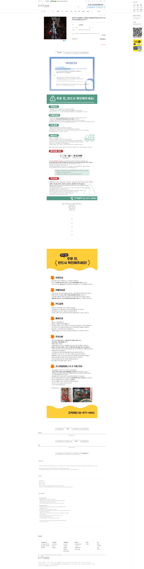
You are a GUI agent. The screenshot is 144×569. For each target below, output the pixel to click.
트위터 (98, 549)
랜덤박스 (54, 547)
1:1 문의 (76, 545)
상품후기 (138, 7)
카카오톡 (99, 545)
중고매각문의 (66, 551)
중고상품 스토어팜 (45, 545)
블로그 (98, 544)
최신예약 (58, 11)
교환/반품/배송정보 (84, 52)
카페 (98, 547)
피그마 (53, 545)
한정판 (88, 11)
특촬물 (83, 11)
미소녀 (67, 11)
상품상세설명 (59, 52)
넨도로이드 (54, 544)
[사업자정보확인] (57, 564)
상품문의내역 (77, 547)
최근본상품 (141, 7)
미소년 (71, 11)
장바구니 (134, 7)
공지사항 (65, 544)
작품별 (44, 11)
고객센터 (65, 545)
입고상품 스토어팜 (45, 544)
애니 (62, 11)
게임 (79, 11)
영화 (75, 11)
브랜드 (100, 11)
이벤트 (87, 544)
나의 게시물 (77, 549)
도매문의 (43, 547)
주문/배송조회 (78, 544)
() (93, 1)
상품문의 (76, 52)
